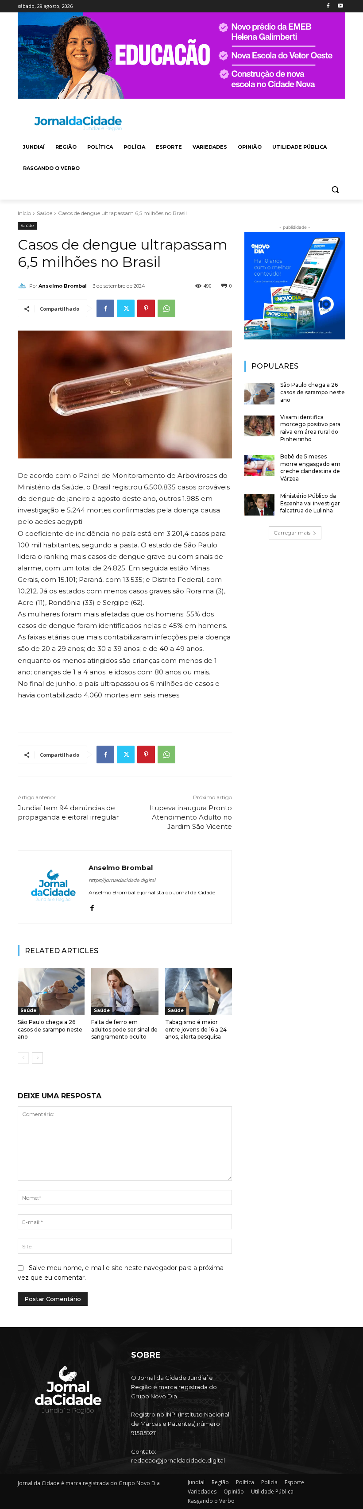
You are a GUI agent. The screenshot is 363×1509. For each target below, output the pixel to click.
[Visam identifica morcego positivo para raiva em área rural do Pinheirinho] (259, 426)
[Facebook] (328, 6)
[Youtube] (340, 6)
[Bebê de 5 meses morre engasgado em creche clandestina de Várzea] (259, 465)
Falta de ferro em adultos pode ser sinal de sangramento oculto (124, 1029)
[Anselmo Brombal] (23, 285)
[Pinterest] (146, 308)
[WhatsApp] (166, 308)
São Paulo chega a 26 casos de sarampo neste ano (50, 1029)
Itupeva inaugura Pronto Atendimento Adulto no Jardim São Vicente (191, 817)
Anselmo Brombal (63, 286)
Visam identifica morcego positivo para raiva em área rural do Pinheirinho (310, 428)
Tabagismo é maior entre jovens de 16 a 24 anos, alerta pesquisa (196, 1029)
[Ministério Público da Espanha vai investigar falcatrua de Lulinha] (259, 505)
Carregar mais (292, 532)
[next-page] (37, 1058)
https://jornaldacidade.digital (122, 880)
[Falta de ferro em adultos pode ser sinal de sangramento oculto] (124, 991)
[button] (334, 189)
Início (24, 213)
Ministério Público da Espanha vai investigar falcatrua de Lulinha (310, 503)
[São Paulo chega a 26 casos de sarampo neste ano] (51, 991)
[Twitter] (126, 308)
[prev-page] (23, 1058)
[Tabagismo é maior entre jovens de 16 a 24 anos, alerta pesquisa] (198, 991)
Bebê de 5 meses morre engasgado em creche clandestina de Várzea (310, 467)
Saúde (44, 213)
